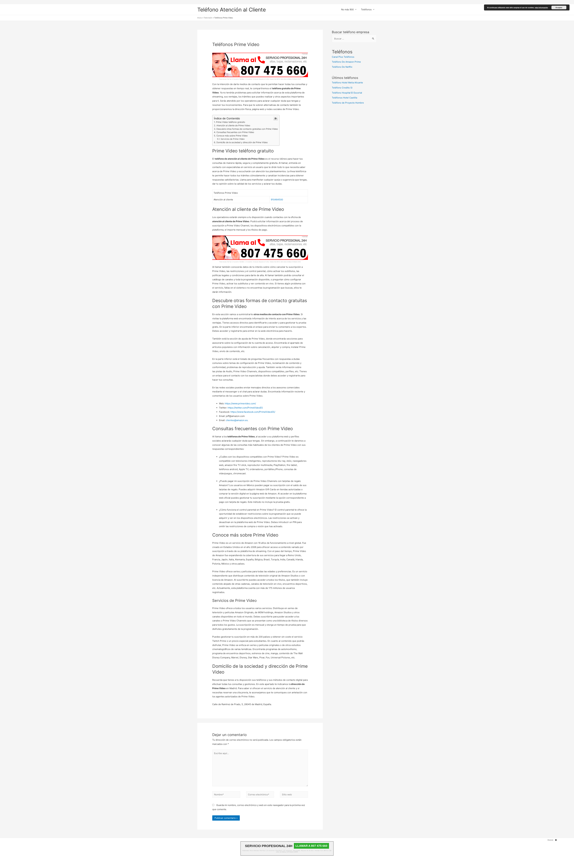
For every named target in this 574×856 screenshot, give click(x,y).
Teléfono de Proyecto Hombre (348, 102)
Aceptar (558, 7)
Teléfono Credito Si (342, 87)
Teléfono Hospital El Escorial (347, 92)
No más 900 (347, 9)
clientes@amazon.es (237, 420)
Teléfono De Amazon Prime (346, 61)
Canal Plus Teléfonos (343, 56)
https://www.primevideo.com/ (240, 403)
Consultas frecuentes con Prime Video (235, 132)
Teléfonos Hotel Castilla (344, 97)
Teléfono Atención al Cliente (231, 9)
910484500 (277, 199)
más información (541, 7)
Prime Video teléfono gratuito (230, 122)
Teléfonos (366, 9)
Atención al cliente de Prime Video (233, 125)
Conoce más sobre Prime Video (232, 135)
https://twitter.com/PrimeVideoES (245, 407)
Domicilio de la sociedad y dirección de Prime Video (242, 142)
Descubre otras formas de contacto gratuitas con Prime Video (247, 129)
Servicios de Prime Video (233, 139)
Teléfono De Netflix (342, 66)
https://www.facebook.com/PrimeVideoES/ (252, 411)
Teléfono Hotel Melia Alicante (347, 82)
